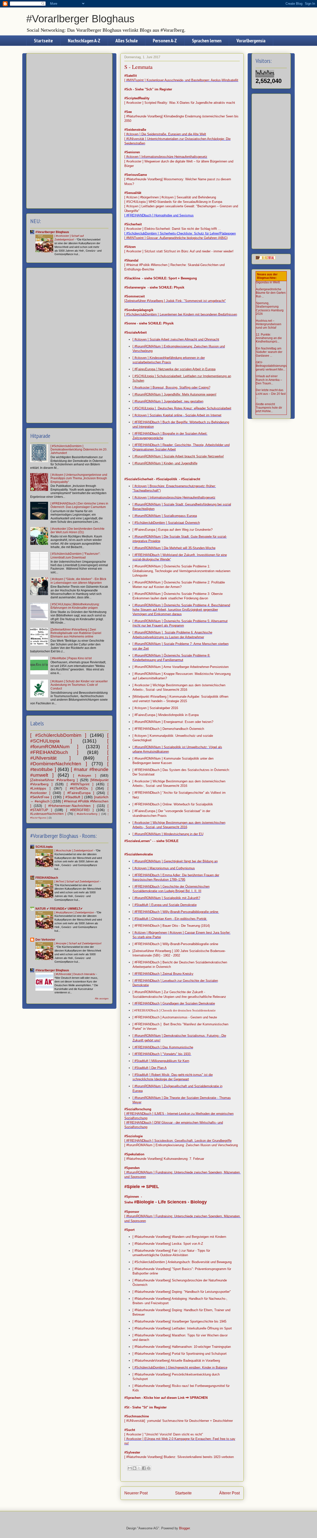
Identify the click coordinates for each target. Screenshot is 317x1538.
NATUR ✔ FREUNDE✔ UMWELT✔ (59, 908)
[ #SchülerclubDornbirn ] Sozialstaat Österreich (166, 523)
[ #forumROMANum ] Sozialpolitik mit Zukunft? (166, 898)
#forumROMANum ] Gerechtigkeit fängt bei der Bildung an (175, 861)
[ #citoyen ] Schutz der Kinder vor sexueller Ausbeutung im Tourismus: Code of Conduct (79, 685)
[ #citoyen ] (84, 775)
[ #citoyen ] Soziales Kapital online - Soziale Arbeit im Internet (176, 415)
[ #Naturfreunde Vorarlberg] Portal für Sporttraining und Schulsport (179, 1353)
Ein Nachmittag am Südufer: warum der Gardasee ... (269, 352)
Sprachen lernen (206, 40)
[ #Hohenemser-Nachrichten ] (69, 806)
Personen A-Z (165, 40)
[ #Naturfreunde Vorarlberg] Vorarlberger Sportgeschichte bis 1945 (179, 1321)
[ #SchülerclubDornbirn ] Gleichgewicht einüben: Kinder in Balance (179, 1367)
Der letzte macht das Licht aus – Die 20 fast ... (271, 393)
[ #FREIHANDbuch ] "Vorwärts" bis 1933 (161, 1054)
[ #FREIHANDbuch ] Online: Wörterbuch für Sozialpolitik (172, 804)
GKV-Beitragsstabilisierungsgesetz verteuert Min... (271, 366)
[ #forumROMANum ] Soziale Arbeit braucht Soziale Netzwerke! (178, 456)
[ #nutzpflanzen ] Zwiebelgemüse (74, 912)
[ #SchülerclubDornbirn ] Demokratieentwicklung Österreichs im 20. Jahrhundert (79, 449)
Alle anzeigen (101, 998)
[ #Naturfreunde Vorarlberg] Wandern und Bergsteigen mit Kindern (179, 1237)
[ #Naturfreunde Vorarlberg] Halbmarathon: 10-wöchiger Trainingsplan (181, 1347)
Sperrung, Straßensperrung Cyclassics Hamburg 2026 (270, 308)
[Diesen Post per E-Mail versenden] (129, 1468)
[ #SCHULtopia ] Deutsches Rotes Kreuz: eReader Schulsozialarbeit (181, 408)
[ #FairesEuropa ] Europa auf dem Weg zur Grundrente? (172, 529)
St (145, 1407)
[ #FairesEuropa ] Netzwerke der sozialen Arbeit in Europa (173, 369)
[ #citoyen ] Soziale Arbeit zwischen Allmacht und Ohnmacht (175, 339)
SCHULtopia (44, 847)
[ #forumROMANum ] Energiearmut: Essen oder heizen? (172, 722)
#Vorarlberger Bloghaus (80, 19)
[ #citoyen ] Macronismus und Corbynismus (163, 868)
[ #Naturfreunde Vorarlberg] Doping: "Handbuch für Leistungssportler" (181, 1292)
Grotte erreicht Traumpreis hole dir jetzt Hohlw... (269, 407)
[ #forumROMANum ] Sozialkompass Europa (164, 516)
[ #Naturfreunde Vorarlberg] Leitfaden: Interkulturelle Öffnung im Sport (182, 1328)
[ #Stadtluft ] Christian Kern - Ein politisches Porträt (169, 919)
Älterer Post (229, 1493)
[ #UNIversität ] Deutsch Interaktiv (75, 974)
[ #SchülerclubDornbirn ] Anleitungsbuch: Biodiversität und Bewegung (182, 1262)
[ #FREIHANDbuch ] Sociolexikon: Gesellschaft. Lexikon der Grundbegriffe (178, 1140)
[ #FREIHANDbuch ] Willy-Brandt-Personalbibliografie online (175, 912)
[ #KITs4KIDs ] (79, 788)
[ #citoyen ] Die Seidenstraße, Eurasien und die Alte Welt (165, 134)
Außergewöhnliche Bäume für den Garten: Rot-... (271, 293)
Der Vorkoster (45, 939)
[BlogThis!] (134, 1468)
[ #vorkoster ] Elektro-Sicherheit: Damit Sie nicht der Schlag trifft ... (172, 229)
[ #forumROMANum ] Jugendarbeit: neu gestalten (167, 401)
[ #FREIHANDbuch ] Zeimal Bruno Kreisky (162, 974)
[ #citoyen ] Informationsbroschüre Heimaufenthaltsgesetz (165, 157)
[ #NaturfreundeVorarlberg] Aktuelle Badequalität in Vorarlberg (176, 1360)
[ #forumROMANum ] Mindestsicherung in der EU (167, 834)
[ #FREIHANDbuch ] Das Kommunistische (162, 1047)
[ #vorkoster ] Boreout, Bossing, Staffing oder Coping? (171, 387)
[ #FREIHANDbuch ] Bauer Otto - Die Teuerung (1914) (171, 926)
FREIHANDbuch (46, 877)
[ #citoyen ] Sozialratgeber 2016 (155, 708)
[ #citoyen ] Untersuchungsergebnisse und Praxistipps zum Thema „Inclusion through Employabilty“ (79, 478)
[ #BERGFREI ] (79, 810)
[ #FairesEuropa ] (79, 793)
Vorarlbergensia (251, 40)
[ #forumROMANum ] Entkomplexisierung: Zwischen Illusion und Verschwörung (181, 1145)
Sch (149, 89)
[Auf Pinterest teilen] (148, 1468)
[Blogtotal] (265, 258)
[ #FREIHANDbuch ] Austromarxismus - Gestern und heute (174, 1017)
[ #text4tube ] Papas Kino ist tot (71, 658)
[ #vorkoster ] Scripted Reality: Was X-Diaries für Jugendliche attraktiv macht (179, 103)
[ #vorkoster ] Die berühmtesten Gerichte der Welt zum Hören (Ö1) (78, 530)
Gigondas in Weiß (268, 282)
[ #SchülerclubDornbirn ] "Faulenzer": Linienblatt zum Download (75, 555)
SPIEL (152, 1186)
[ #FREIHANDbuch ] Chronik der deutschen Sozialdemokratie (174, 1010)
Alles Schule (126, 40)
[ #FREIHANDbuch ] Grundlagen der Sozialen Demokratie (173, 1003)
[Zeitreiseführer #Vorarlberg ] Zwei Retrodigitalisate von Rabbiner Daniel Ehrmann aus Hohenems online (76, 633)
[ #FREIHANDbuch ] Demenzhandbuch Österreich (168, 729)
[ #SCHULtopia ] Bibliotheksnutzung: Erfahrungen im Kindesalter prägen (75, 606)
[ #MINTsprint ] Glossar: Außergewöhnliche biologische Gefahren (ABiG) (176, 238)
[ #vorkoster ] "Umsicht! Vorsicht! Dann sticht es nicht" (163, 1434)
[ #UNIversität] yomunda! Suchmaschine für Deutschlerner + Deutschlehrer (178, 1421)
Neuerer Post (136, 1493)
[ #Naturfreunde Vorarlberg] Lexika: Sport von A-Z (167, 1244)
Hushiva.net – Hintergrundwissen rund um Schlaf (268, 324)
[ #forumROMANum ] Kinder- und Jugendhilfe (164, 463)
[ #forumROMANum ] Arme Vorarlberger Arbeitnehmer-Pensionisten (180, 667)
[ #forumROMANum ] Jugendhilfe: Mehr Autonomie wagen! (174, 394)
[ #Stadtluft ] (73, 797)
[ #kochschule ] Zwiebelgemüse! (74, 850)
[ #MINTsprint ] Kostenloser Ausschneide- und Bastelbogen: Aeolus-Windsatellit (181, 80)
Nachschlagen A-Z (84, 40)
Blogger (184, 1528)
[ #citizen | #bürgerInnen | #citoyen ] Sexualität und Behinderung (170, 197)
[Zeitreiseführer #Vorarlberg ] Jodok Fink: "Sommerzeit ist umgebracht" (175, 301)
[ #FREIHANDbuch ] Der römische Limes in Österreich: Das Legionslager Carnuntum (79, 505)
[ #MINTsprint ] (80, 784)
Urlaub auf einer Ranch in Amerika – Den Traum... (269, 379)
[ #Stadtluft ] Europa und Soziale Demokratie (164, 905)
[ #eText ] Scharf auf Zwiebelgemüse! (77, 881)
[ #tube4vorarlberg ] (87, 813)
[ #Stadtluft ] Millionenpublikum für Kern (160, 1061)
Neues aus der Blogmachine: (267, 276)
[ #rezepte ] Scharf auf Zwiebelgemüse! (78, 943)
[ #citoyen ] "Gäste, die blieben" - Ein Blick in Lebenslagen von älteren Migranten (78, 580)
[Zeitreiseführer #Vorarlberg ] (54, 780)
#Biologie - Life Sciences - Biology (170, 1201)
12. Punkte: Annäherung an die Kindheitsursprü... (269, 338)
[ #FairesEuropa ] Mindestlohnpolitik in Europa (165, 715)
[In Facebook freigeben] (143, 1468)
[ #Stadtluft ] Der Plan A (149, 1068)
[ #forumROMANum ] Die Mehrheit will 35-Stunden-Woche (173, 548)
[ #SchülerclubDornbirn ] (58, 735)
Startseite (43, 40)
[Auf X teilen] (139, 1468)
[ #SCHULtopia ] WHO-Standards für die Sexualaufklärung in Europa (173, 202)
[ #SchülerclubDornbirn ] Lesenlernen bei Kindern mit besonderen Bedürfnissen (180, 314)
